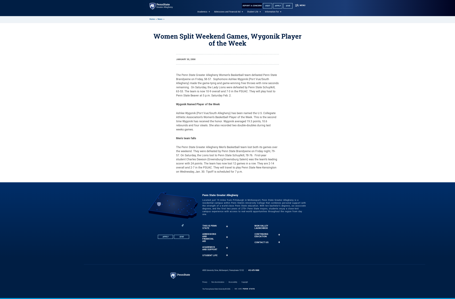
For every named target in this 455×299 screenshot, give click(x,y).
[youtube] (176, 225)
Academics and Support (209, 248)
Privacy (204, 282)
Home (152, 19)
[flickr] (189, 225)
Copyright (244, 282)
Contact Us (261, 242)
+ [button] (227, 226)
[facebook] (164, 225)
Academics (202, 11)
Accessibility (233, 282)
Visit (267, 6)
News (160, 19)
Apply (278, 6)
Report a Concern (252, 6)
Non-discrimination (218, 282)
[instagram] (158, 225)
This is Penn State (209, 227)
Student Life (252, 11)
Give (288, 6)
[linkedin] (170, 225)
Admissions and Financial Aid (227, 11)
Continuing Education (261, 235)
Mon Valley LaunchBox (261, 227)
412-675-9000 (253, 270)
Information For (272, 11)
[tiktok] (182, 225)
